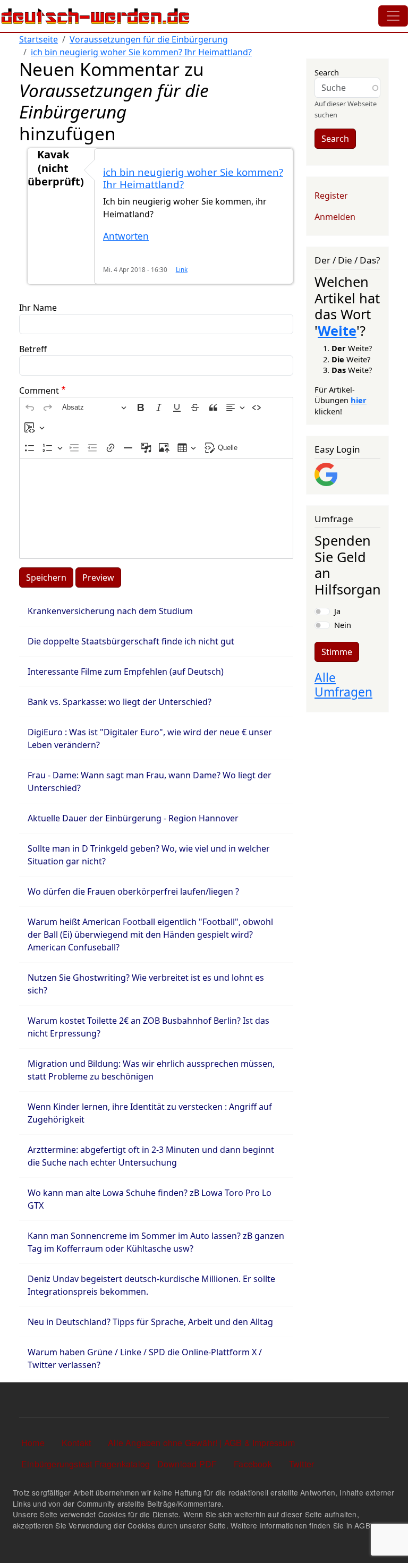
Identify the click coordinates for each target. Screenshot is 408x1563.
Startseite (38, 39)
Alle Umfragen (343, 684)
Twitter (301, 1464)
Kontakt (76, 1443)
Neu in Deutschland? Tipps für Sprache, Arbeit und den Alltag (150, 1322)
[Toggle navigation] (393, 16)
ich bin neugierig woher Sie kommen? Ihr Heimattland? (141, 52)
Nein (342, 624)
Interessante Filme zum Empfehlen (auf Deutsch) (126, 671)
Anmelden (334, 217)
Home (33, 1443)
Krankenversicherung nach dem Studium (110, 611)
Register (331, 195)
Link (182, 269)
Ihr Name (38, 307)
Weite (337, 330)
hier (359, 400)
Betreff (33, 349)
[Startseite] (95, 16)
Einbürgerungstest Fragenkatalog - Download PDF (119, 1464)
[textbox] (156, 508)
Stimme (336, 652)
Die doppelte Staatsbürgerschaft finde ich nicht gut (131, 641)
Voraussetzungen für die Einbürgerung (149, 39)
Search (326, 72)
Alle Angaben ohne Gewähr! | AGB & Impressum (201, 1443)
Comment (39, 390)
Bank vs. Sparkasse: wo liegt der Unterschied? (119, 702)
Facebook (253, 1464)
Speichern (46, 577)
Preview (98, 577)
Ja (337, 611)
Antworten (126, 236)
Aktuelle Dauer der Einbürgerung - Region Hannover (133, 818)
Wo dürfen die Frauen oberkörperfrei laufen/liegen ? (133, 891)
